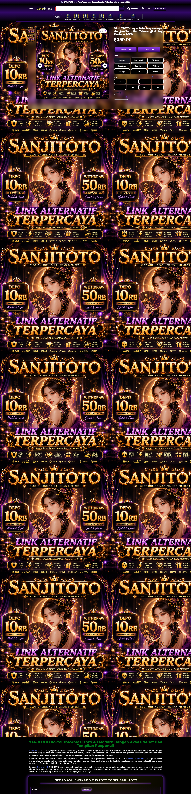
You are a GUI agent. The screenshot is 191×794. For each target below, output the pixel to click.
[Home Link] (44, 9)
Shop (31, 8)
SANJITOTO (34, 750)
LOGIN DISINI (149, 49)
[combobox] (87, 8)
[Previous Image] (40, 65)
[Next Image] (105, 65)
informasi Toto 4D (136, 759)
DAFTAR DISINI (125, 49)
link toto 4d (42, 767)
